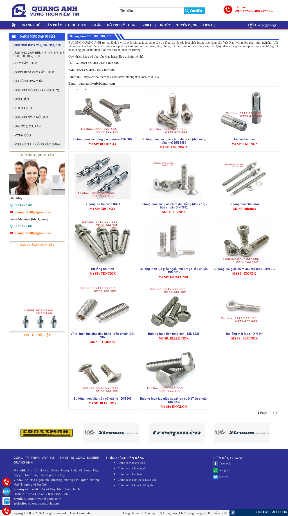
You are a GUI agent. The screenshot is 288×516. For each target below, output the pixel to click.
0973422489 (244, 11)
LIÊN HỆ (209, 25)
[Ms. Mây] (11, 206)
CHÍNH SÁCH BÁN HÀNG (125, 458)
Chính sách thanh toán (131, 462)
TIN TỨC (164, 25)
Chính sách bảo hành (130, 474)
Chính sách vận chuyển (132, 468)
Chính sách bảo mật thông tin (136, 485)
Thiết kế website (79, 513)
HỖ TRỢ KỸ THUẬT (122, 25)
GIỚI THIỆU (77, 25)
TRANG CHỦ (30, 25)
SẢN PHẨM (54, 25)
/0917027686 (263, 11)
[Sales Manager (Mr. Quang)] (11, 227)
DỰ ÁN (96, 25)
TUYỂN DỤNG (186, 25)
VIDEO (147, 25)
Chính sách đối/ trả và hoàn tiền (137, 479)
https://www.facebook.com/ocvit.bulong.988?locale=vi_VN (121, 77)
